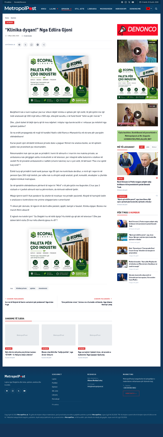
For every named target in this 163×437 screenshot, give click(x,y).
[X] (25, 44)
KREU (43, 9)
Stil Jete (55, 391)
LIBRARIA (92, 9)
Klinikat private (21, 288)
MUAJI (154, 147)
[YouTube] (133, 2)
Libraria (122, 196)
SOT (141, 147)
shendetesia (43, 288)
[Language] (149, 8)
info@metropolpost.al (95, 386)
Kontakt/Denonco (20, 2)
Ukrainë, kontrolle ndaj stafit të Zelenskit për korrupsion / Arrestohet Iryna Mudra (142, 277)
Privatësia (8, 2)
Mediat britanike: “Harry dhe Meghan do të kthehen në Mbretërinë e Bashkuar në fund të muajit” (143, 264)
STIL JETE (79, 9)
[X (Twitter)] (129, 2)
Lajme (54, 379)
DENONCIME (135, 9)
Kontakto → (131, 393)
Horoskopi (55, 399)
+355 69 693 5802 (129, 388)
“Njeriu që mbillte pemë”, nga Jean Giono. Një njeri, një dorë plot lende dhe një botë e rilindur (142, 237)
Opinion (13, 18)
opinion (32, 288)
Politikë (54, 383)
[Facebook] (122, 2)
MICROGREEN (106, 9)
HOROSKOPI (121, 9)
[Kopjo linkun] (43, 44)
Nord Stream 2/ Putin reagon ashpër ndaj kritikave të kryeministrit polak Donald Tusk (134, 184)
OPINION (65, 9)
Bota (121, 178)
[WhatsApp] (31, 44)
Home (7, 18)
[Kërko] (156, 8)
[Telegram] (37, 44)
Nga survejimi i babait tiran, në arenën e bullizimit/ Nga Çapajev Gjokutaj (94, 353)
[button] (137, 51)
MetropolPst (15, 376)
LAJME (53, 9)
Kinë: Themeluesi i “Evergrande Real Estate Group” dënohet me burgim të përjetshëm (142, 250)
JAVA (147, 147)
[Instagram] (126, 2)
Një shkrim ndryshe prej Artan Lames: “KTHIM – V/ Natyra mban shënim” (20, 353)
